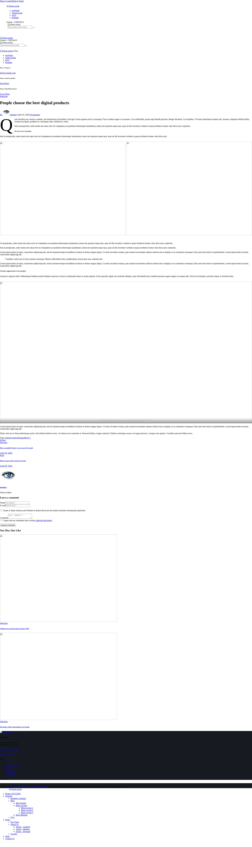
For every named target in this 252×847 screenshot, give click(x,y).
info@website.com (8, 73)
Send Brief (4, 83)
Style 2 (27, 438)
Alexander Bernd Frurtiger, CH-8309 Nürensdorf (27, 787)
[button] (3, 440)
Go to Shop (5, 94)
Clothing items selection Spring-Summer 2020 (14, 628)
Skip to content (6, 1)
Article (7, 438)
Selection (4, 96)
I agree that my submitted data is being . (27, 520)
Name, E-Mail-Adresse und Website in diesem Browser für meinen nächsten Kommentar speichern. (44, 510)
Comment (4, 518)
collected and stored (43, 520)
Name (2, 503)
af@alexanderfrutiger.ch (10, 749)
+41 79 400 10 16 (7, 754)
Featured (21, 438)
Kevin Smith (148, 420)
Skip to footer (18, 1)
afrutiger (3, 487)
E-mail (3, 505)
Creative (13, 438)
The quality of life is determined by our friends (14, 727)
